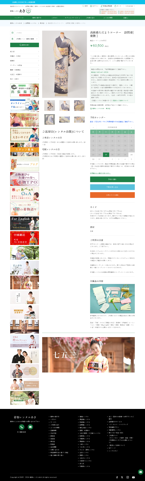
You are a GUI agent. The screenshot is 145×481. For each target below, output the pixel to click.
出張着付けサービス (115, 421)
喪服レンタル (84, 455)
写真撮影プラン (114, 427)
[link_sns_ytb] (133, 477)
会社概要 (53, 447)
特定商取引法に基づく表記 (59, 452)
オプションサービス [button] (72, 17)
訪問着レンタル (85, 425)
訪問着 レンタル (31, 23)
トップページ (19, 17)
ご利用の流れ (90, 17)
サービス (53, 422)
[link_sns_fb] (117, 477)
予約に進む (112, 179)
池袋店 (53, 438)
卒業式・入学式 (15, 56)
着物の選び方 (36, 17)
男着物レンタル (85, 441)
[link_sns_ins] (127, 477)
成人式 (12, 51)
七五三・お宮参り (16, 74)
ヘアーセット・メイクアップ (118, 424)
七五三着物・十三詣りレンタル (90, 433)
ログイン (96, 6)
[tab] (49, 105)
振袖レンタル (84, 416)
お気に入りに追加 (112, 195)
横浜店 (42, 23)
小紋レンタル (84, 444)
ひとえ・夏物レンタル (87, 449)
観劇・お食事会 (15, 70)
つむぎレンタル (85, 447)
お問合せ (117, 218)
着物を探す (26, 45)
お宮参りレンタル (86, 461)
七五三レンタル (85, 458)
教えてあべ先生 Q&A (116, 432)
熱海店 (53, 444)
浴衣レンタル (84, 452)
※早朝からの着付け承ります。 (100, 173)
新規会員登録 (107, 6)
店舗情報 (53, 430)
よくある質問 (108, 17)
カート (119, 6)
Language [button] (129, 6)
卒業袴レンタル (85, 438)
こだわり (55, 17)
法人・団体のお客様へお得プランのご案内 (121, 418)
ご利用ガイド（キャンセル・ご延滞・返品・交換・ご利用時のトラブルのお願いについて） (121, 439)
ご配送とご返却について (120, 100)
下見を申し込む (112, 187)
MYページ (112, 448)
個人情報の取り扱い (57, 455)
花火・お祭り (14, 79)
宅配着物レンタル (115, 430)
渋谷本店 (53, 433)
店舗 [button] (125, 17)
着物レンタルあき (16, 23)
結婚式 (12, 60)
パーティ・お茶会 (16, 65)
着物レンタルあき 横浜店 (101, 108)
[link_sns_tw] (122, 477)
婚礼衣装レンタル (86, 427)
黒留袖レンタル (85, 419)
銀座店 (53, 436)
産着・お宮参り (85, 430)
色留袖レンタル (85, 422)
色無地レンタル (85, 436)
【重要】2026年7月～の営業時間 (23, 2)
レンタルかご (113, 451)
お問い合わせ (55, 449)
